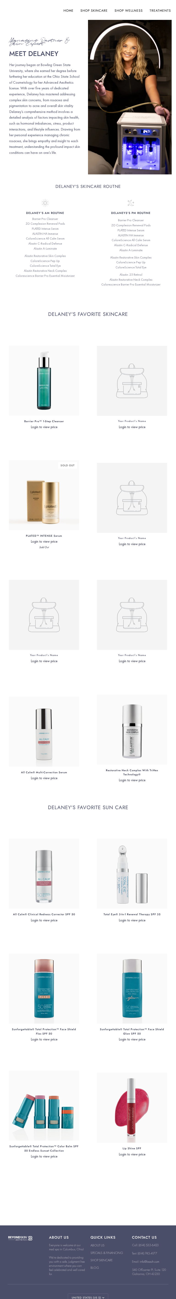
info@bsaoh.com (149, 1261)
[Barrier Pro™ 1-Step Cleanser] (44, 381)
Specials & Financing (107, 1253)
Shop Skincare (102, 1260)
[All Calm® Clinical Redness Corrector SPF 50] (44, 874)
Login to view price (44, 426)
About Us (97, 1245)
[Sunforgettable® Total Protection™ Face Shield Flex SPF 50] (44, 989)
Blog (95, 1268)
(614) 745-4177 (147, 1253)
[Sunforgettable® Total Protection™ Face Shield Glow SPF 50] (132, 989)
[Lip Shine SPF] (132, 1108)
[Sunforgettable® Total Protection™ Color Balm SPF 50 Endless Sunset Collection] (44, 1106)
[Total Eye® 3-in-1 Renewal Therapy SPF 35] (132, 874)
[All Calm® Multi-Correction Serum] (44, 732)
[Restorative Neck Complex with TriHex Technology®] (132, 730)
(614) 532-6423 (149, 1245)
